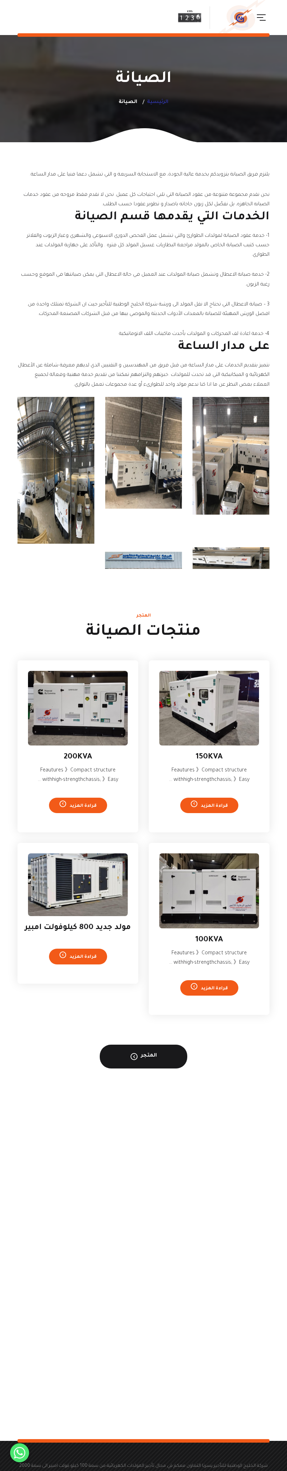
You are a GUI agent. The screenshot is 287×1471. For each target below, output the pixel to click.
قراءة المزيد (214, 806)
